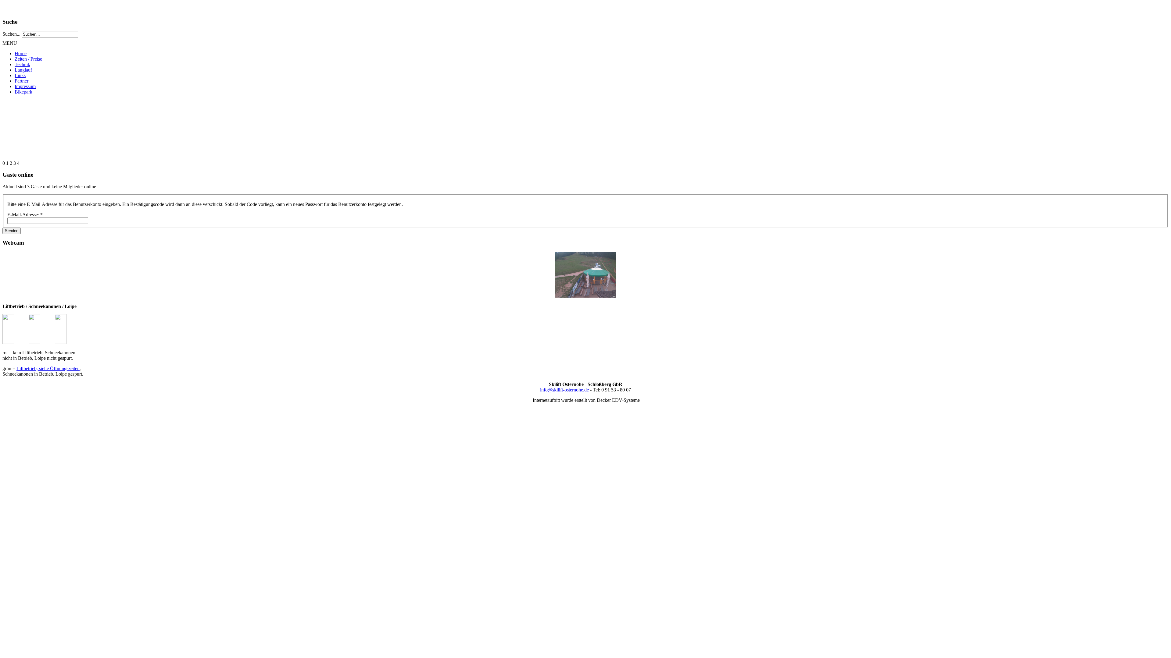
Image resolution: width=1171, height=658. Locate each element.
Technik (22, 64)
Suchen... (11, 34)
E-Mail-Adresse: (25, 214)
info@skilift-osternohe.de (564, 389)
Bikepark (23, 91)
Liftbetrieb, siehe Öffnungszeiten (48, 368)
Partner (21, 80)
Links (20, 75)
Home (21, 53)
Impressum (25, 86)
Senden (11, 230)
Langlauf (23, 70)
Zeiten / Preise (28, 59)
